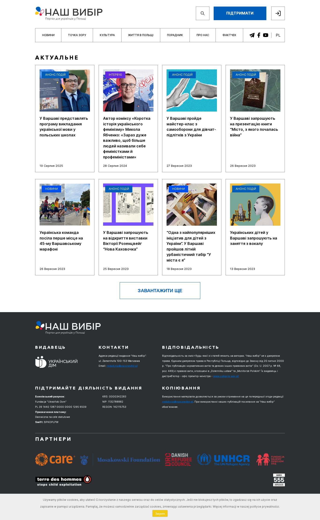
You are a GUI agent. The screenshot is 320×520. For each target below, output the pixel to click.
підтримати (239, 13)
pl (278, 35)
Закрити (160, 513)
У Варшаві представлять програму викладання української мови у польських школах (64, 126)
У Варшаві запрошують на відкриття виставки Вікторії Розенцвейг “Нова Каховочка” (125, 240)
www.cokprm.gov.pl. (226, 376)
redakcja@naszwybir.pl (122, 365)
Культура (107, 35)
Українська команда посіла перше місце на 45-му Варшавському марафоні (61, 240)
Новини (48, 35)
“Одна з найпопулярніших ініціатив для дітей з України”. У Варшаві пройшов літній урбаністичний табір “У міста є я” (191, 246)
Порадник (175, 35)
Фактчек (229, 35)
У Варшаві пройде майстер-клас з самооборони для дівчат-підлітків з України (191, 126)
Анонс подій (55, 74)
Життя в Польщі (140, 35)
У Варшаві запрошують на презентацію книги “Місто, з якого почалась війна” (254, 126)
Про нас (203, 35)
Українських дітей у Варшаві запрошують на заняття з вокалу (253, 238)
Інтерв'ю (115, 74)
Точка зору (77, 35)
